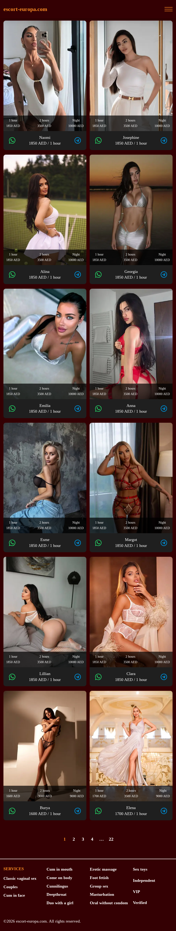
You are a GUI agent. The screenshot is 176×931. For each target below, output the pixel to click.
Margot (131, 542)
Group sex (99, 886)
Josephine (131, 140)
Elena (131, 810)
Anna (131, 408)
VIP (136, 891)
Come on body (59, 877)
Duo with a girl (60, 903)
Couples (10, 887)
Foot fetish (99, 877)
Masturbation (102, 894)
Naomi (45, 140)
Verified (140, 902)
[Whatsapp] (12, 140)
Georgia (131, 274)
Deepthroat (56, 894)
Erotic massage (103, 869)
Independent (144, 880)
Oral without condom (109, 903)
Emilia (45, 408)
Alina (45, 274)
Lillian (45, 676)
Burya (45, 810)
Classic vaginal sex (19, 878)
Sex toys (140, 869)
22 (111, 839)
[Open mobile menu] (169, 9)
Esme (45, 542)
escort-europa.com (25, 9)
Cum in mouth (59, 869)
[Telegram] (77, 140)
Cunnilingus (57, 886)
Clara (131, 676)
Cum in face (14, 895)
